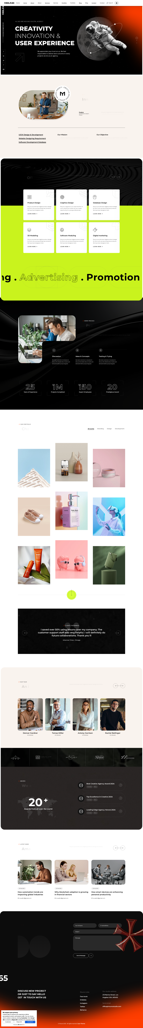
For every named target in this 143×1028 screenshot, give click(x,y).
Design (109, 429)
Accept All (30, 1022)
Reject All (19, 1022)
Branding (100, 429)
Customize (8, 1022)
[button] (137, 38)
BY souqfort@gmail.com (24, 898)
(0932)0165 (49, 978)
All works (91, 429)
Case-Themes (81, 1024)
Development (119, 429)
